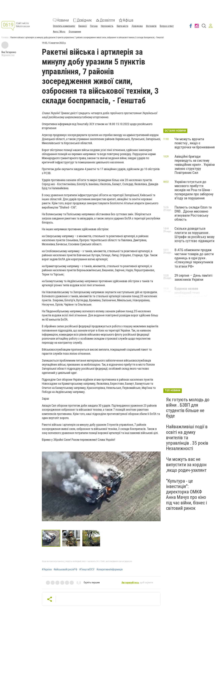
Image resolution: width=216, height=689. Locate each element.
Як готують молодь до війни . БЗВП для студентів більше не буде (187, 408)
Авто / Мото (59, 31)
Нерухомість (107, 26)
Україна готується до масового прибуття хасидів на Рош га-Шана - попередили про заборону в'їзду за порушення (193, 190)
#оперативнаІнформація (110, 569)
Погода (94, 26)
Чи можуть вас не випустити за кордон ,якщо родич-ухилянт (186, 464)
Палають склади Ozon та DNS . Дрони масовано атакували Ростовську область (193, 213)
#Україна (47, 569)
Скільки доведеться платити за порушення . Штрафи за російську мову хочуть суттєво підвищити (194, 235)
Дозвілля (107, 20)
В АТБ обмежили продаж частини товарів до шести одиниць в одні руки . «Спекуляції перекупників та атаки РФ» (194, 258)
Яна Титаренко (8, 52)
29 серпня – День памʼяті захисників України (193, 277)
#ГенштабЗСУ (86, 569)
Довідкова (137, 26)
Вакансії (82, 26)
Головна (4, 37)
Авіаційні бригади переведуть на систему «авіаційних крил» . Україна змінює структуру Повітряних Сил (194, 164)
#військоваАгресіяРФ (65, 569)
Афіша (128, 20)
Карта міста (122, 26)
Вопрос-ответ (167, 26)
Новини (63, 20)
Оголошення (75, 31)
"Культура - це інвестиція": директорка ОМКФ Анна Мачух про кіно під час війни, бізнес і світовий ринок (186, 494)
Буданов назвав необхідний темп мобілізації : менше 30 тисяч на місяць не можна (194, 295)
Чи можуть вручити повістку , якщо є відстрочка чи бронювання (194, 143)
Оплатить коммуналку (64, 26)
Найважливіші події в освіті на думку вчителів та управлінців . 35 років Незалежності (187, 437)
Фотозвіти (151, 26)
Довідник (84, 20)
